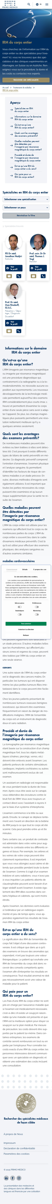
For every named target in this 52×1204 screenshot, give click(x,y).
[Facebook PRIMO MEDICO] (12, 1178)
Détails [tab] (25, 569)
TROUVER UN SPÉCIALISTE (26, 80)
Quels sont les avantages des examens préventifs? (26, 134)
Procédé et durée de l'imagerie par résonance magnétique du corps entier (28, 158)
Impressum (10, 1143)
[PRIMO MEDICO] (10, 4)
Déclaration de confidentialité (19, 1148)
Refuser (26, 635)
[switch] (37, 607)
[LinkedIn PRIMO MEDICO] (6, 1178)
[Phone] (18, 276)
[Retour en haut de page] (46, 1200)
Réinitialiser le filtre (26, 216)
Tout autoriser (26, 624)
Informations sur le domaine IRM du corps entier (28, 118)
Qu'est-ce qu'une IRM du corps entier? (24, 126)
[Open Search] (29, 4)
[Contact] (9, 276)
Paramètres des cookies (16, 1153)
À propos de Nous (13, 1134)
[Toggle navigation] (46, 4)
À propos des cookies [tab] (38, 569)
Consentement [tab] (11, 569)
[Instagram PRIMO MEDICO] (18, 1178)
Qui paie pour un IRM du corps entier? (24, 175)
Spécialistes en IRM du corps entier (24, 109)
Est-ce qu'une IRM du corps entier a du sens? (25, 167)
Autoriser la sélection (26, 629)
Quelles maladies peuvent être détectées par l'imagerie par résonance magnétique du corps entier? (28, 145)
